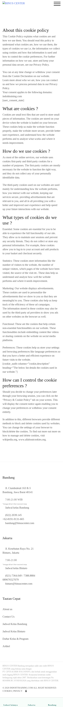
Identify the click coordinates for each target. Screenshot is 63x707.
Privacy (17, 691)
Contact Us (8, 616)
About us (7, 609)
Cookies (7, 691)
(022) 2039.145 (13, 515)
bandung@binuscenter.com (19, 523)
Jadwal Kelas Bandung (15, 624)
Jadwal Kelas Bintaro (14, 631)
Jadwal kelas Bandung (17, 507)
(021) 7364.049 (13, 575)
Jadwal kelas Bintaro (16, 568)
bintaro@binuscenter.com (18, 583)
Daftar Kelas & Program (15, 638)
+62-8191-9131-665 (13, 519)
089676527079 (11, 579)
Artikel (6, 646)
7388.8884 (29, 575)
